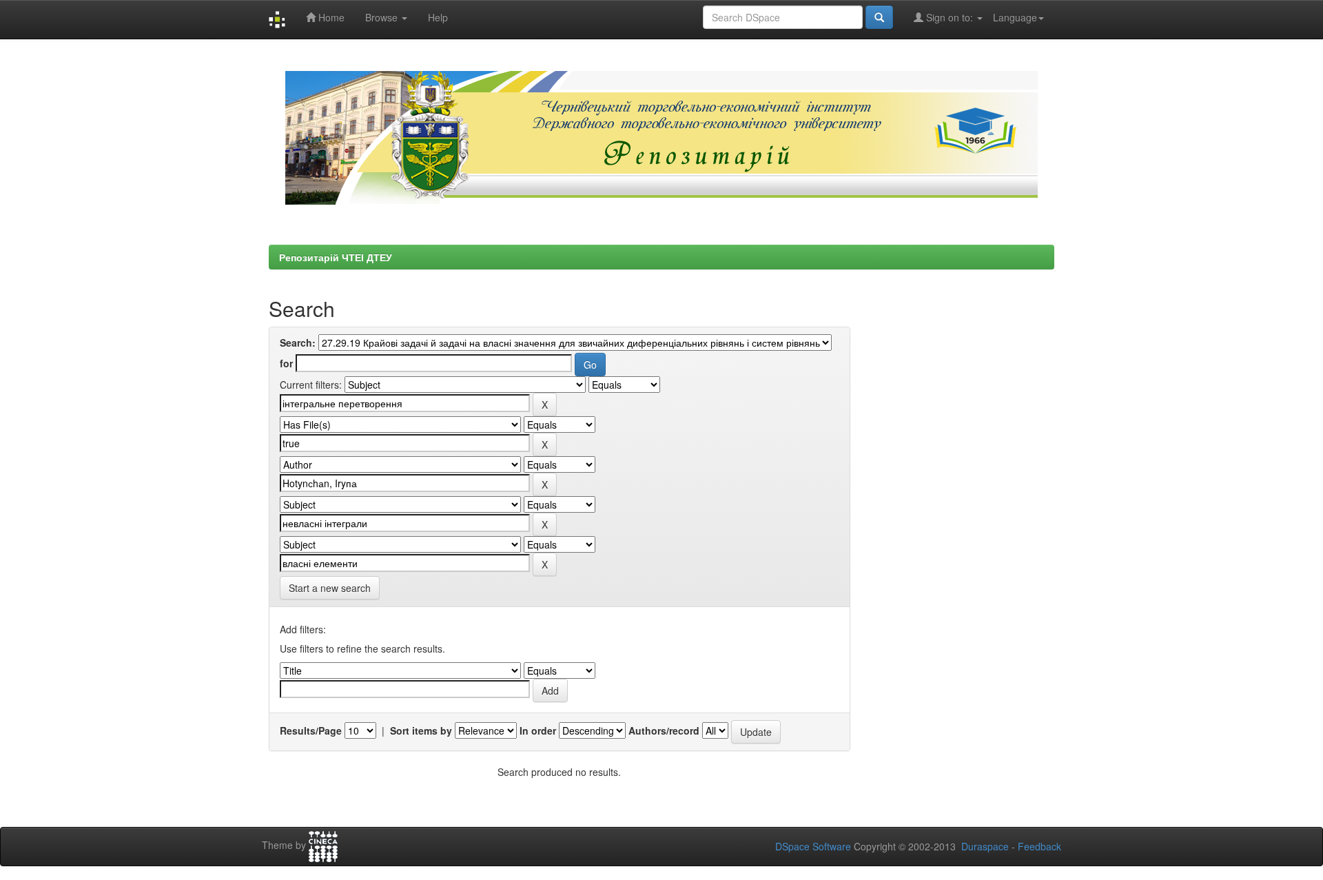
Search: (298, 342)
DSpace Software (813, 846)
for (286, 363)
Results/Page (311, 730)
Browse (382, 17)
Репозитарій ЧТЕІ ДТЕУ (335, 257)
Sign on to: (949, 17)
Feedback (1039, 846)
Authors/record (663, 730)
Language (1015, 17)
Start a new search (330, 588)
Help (438, 17)
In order (538, 730)
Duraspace (985, 846)
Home (330, 17)
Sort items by (421, 730)
